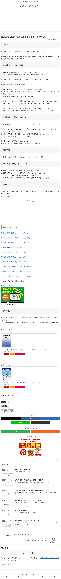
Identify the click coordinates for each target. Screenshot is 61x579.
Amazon (12, 353)
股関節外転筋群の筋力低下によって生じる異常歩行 (16, 276)
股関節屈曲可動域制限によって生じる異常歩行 (15, 257)
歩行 (9, 402)
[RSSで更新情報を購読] (45, 431)
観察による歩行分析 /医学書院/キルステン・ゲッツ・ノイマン (22, 382)
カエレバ (9, 351)
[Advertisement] (30, 21)
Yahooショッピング (20, 353)
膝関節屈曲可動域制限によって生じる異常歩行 (15, 242)
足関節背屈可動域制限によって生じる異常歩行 (15, 233)
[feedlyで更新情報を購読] (15, 431)
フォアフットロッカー (22, 124)
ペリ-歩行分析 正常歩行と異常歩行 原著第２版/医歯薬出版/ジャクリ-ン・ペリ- (27, 350)
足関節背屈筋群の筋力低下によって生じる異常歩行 (16, 238)
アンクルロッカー (48, 72)
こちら (53, 111)
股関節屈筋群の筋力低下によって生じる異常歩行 (16, 266)
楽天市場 (6, 353)
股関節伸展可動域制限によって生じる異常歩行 (15, 262)
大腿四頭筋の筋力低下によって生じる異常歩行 (15, 252)
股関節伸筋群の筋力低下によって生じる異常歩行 (16, 271)
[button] (40, 422)
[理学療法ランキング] (5, 405)
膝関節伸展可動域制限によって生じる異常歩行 (15, 247)
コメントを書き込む (30, 553)
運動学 (4, 402)
